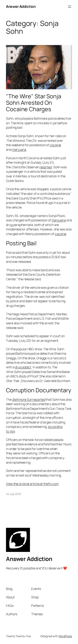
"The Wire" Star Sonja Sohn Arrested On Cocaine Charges (33, 102)
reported (45, 167)
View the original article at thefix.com (32, 484)
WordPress (65, 636)
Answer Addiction (20, 6)
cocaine (55, 145)
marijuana (19, 149)
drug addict (23, 367)
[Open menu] (69, 6)
